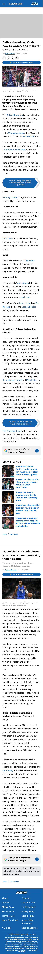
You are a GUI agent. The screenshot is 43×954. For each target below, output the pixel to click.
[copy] (17, 58)
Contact (5, 902)
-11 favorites (28, 260)
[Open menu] (3, 3)
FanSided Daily (29, 907)
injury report (25, 303)
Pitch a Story (8, 911)
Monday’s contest (10, 197)
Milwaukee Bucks (16, 133)
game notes (23, 283)
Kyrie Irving (7, 770)
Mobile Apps (8, 907)
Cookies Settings (30, 928)
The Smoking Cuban (12, 431)
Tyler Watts (10, 54)
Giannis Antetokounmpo (13, 149)
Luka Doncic (29, 136)
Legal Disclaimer (10, 920)
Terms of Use (8, 916)
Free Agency (14, 881)
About (5, 898)
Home (4, 534)
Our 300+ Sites (28, 902)
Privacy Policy (28, 911)
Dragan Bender (29, 307)
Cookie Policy (28, 916)
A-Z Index (6, 928)
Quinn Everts (10, 570)
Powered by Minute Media (20, 934)
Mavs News (14, 534)
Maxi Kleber (31, 380)
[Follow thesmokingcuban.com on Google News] (37, 451)
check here (25, 297)
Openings (26, 898)
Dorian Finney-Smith (12, 380)
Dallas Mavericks (15, 115)
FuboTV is (7, 238)
